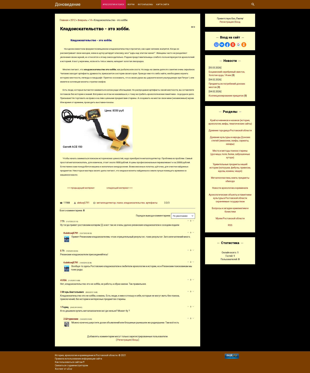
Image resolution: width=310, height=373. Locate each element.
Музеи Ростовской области (230, 218)
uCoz (69, 369)
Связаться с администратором (71, 365)
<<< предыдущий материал (80, 188)
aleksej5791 (83, 202)
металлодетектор (106, 202)
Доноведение (67, 4)
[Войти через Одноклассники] (243, 44)
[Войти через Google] (238, 44)
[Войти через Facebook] (227, 44)
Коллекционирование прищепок (226, 95)
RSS (230, 225)
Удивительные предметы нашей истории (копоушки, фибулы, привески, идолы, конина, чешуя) (230, 167)
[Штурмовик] (71, 322)
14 (90, 20)
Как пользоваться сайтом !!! (69, 362)
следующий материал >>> (120, 188)
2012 (73, 20)
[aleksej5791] (71, 236)
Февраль (82, 20)
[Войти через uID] (216, 44)
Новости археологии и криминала (230, 188)
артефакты (151, 202)
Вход (135, 340)
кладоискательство (134, 202)
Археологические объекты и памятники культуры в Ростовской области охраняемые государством (230, 198)
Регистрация (124, 340)
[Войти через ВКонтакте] (221, 44)
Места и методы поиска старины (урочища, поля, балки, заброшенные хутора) (230, 154)
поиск (120, 202)
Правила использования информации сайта (78, 358)
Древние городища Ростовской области (230, 130)
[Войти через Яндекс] (232, 44)
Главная (64, 20)
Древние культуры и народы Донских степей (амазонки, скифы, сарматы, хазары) (230, 140)
